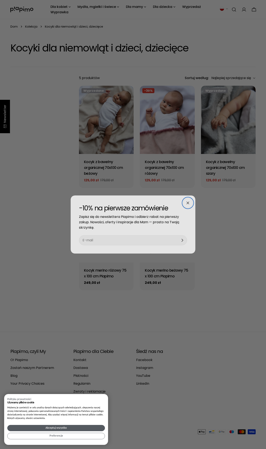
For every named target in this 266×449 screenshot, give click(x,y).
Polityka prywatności (19, 399)
